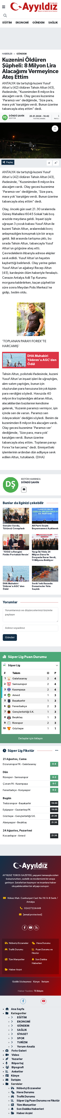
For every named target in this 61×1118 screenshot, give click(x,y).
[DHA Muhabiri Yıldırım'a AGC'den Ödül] (16, 573)
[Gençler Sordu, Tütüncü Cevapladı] (16, 515)
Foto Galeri (18, 1050)
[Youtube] (30, 927)
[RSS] (36, 927)
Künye (36, 981)
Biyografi (17, 1067)
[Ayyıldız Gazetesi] (34, 7)
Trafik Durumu (16, 949)
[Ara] (5, 16)
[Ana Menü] (3, 7)
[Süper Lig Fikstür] (56, 750)
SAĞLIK (53, 22)
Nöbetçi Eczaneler (18, 943)
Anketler (17, 1071)
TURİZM (22, 1042)
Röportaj (17, 1063)
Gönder (10, 637)
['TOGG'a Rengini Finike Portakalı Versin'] (16, 541)
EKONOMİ (22, 22)
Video (15, 1055)
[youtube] (43, 1001)
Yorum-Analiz (26, 1046)
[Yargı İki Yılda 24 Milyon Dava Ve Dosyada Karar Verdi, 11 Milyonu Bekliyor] (45, 541)
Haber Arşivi (15, 969)
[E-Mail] (24, 489)
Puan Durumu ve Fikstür (42, 951)
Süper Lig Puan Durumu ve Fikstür (38, 1100)
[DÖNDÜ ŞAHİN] (10, 484)
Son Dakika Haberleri (39, 961)
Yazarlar (17, 1059)
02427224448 (32, 908)
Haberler (7, 54)
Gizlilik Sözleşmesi (21, 981)
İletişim (45, 981)
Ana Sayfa (17, 1009)
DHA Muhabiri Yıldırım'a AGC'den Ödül (13, 586)
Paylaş (9, 162)
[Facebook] (24, 927)
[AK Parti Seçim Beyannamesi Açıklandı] (45, 515)
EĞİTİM (7, 22)
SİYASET (22, 1034)
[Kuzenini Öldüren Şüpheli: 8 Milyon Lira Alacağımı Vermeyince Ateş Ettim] (30, 140)
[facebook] (23, 1001)
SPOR (20, 1038)
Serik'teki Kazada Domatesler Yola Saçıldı (42, 586)
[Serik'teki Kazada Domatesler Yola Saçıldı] (45, 573)
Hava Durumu (43, 943)
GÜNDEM (38, 22)
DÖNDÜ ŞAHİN (30, 482)
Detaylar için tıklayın (30, 738)
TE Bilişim (38, 991)
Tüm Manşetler (17, 959)
